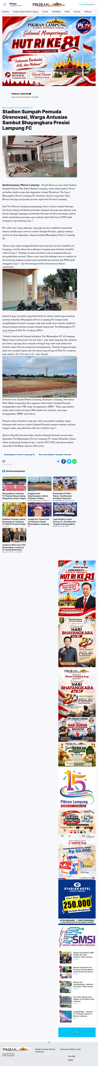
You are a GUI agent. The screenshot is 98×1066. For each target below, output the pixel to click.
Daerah (45, 11)
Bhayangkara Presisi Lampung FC (17, 107)
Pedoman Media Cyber (70, 1049)
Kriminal (5, 11)
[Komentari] (3, 461)
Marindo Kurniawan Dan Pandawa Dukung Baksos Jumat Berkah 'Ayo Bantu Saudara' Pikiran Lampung (83, 969)
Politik (67, 11)
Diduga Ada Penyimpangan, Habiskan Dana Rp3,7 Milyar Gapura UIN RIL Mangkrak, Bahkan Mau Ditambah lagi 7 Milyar (83, 984)
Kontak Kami (70, 1056)
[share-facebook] (63, 461)
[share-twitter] (69, 461)
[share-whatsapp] (74, 461)
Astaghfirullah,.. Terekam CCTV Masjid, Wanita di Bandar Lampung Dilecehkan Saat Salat (83, 1014)
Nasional (77, 11)
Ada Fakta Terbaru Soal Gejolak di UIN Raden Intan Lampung (83, 999)
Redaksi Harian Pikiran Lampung (25, 11)
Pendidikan (56, 11)
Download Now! (88, 4)
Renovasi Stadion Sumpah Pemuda (55, 454)
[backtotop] (49, 1043)
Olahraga (87, 11)
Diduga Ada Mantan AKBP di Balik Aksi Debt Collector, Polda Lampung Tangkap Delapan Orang (83, 955)
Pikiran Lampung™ (8, 1055)
